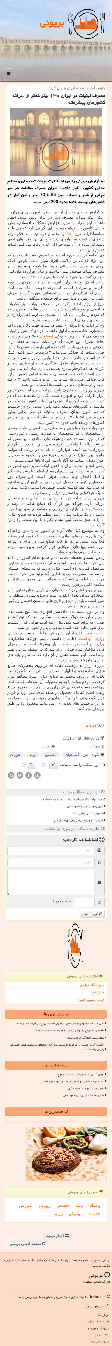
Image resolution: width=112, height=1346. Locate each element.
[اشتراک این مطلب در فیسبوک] (28, 775)
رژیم (58, 1213)
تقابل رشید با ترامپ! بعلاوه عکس (85, 806)
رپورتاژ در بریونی (98, 1328)
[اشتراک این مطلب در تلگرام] (37, 775)
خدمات (94, 1213)
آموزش (25, 1205)
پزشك (95, 1205)
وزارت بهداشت (92, 639)
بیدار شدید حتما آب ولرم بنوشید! (85, 1037)
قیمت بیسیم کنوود (91, 1000)
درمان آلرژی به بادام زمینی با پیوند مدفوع (81, 1074)
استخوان (46, 336)
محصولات (97, 509)
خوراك (15, 755)
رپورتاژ (44, 1205)
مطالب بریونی (101, 1334)
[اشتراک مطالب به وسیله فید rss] (11, 775)
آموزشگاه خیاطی (92, 985)
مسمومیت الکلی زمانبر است (88, 813)
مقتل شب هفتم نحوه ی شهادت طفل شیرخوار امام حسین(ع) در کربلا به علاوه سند (60, 1023)
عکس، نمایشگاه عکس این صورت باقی (83, 1095)
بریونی (52, 22)
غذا (69, 234)
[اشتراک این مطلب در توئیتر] (20, 775)
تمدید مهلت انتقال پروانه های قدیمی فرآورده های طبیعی (72, 799)
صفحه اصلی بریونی (26, 1244)
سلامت (85, 239)
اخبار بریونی (55, 1236)
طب (74, 266)
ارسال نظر (90, 914)
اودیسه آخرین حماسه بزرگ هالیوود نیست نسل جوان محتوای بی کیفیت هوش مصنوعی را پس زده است (57, 1047)
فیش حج (98, 992)
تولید (32, 755)
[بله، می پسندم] (53, 765)
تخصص (51, 755)
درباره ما (103, 1315)
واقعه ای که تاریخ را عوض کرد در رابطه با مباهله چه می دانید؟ (70, 1030)
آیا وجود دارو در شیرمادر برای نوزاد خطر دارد (78, 820)
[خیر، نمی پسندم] (31, 765)
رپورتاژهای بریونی (98, 1341)
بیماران (75, 1213)
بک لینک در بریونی (98, 1321)
